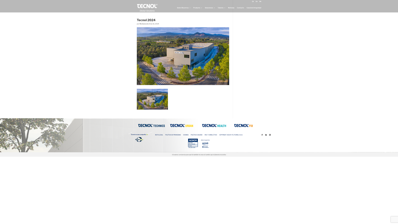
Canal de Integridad (254, 8)
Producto (196, 8)
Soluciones (209, 8)
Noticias (231, 8)
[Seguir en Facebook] (262, 134)
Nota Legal (159, 135)
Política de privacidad (173, 135)
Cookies (186, 135)
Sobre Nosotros (183, 8)
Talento (220, 8)
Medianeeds (144, 24)
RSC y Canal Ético (211, 135)
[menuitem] (253, 2)
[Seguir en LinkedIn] (266, 134)
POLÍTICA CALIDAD (196, 135)
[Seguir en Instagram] (270, 134)
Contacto (240, 8)
